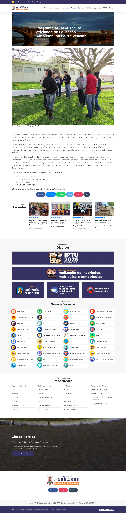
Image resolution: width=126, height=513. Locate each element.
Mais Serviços (21, 341)
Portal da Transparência (38, 2)
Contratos (46, 317)
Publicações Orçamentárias (51, 353)
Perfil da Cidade (43, 389)
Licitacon (98, 335)
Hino (39, 401)
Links (50, 8)
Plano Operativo (22, 347)
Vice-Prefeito (68, 393)
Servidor (80, 8)
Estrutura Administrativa (71, 405)
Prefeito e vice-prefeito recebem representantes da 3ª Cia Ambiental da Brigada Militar (82, 223)
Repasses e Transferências (25, 359)
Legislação (20, 335)
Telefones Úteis (21, 365)
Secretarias (65, 8)
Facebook (41, 194)
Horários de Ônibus (22, 329)
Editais (45, 323)
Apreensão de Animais (18, 405)
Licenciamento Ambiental (77, 335)
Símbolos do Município (45, 397)
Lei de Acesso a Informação (22, 2)
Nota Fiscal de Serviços (50, 341)
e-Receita (20, 323)
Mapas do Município (96, 393)
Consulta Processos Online (25, 317)
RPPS (105, 8)
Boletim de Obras (74, 311)
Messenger (51, 194)
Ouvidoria (50, 2)
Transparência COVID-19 (50, 365)
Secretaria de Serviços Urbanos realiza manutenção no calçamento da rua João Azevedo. (103, 224)
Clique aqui (23, 453)
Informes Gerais (74, 329)
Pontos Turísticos (43, 409)
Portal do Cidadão (74, 347)
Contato (111, 8)
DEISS (71, 317)
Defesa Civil (67, 401)
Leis (13, 389)
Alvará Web (20, 311)
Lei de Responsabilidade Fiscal (52, 335)
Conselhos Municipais (70, 409)
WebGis (71, 365)
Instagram (78, 194)
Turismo (73, 8)
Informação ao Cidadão (50, 329)
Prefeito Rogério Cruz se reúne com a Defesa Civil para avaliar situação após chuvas (38, 223)
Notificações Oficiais (18, 409)
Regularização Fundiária (76, 353)
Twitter (70, 194)
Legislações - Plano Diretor (99, 389)
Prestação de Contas (23, 353)
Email (86, 194)
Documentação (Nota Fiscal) (104, 317)
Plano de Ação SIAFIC (102, 341)
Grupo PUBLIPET (101, 323)
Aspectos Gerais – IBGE (45, 405)
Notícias (56, 8)
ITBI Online (99, 329)
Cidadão (88, 8)
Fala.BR (71, 323)
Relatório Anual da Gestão (103, 353)
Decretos (15, 393)
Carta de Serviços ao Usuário (104, 311)
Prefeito (66, 389)
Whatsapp (61, 194)
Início (44, 8)
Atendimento (47, 311)
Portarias (14, 401)
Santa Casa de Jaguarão (76, 359)
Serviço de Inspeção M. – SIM (104, 359)
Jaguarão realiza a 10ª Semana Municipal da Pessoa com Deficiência (59, 222)
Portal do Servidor (101, 347)
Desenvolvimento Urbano (98, 409)
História (40, 393)
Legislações (97, 8)
